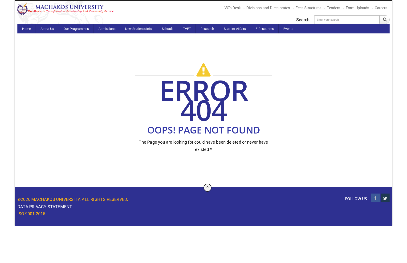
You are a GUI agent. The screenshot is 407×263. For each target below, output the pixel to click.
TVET (187, 29)
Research (207, 29)
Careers (381, 8)
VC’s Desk (232, 8)
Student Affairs (235, 29)
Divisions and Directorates (268, 8)
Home (26, 29)
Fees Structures (308, 8)
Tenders (333, 8)
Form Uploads (357, 8)
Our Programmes (76, 29)
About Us (47, 29)
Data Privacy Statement (44, 206)
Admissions (106, 29)
